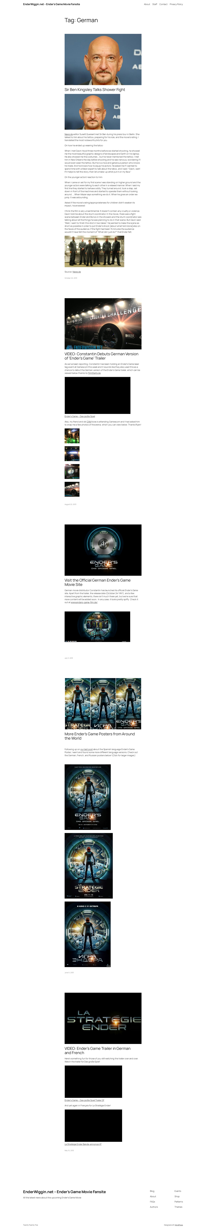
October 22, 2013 (71, 278)
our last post (86, 749)
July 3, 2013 (69, 658)
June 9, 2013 (69, 972)
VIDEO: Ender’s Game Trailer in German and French (98, 1050)
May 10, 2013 (69, 1150)
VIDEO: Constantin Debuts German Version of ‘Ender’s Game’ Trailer (101, 356)
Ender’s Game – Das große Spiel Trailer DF (84, 1100)
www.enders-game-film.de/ (84, 602)
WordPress (179, 1225)
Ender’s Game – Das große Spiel (80, 416)
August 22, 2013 (70, 504)
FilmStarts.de (94, 373)
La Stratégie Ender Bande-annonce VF (83, 1144)
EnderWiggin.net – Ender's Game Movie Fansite (51, 4)
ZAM (89, 421)
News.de (69, 134)
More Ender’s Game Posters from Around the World (100, 736)
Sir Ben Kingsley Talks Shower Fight (95, 89)
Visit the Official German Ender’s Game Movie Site (98, 582)
